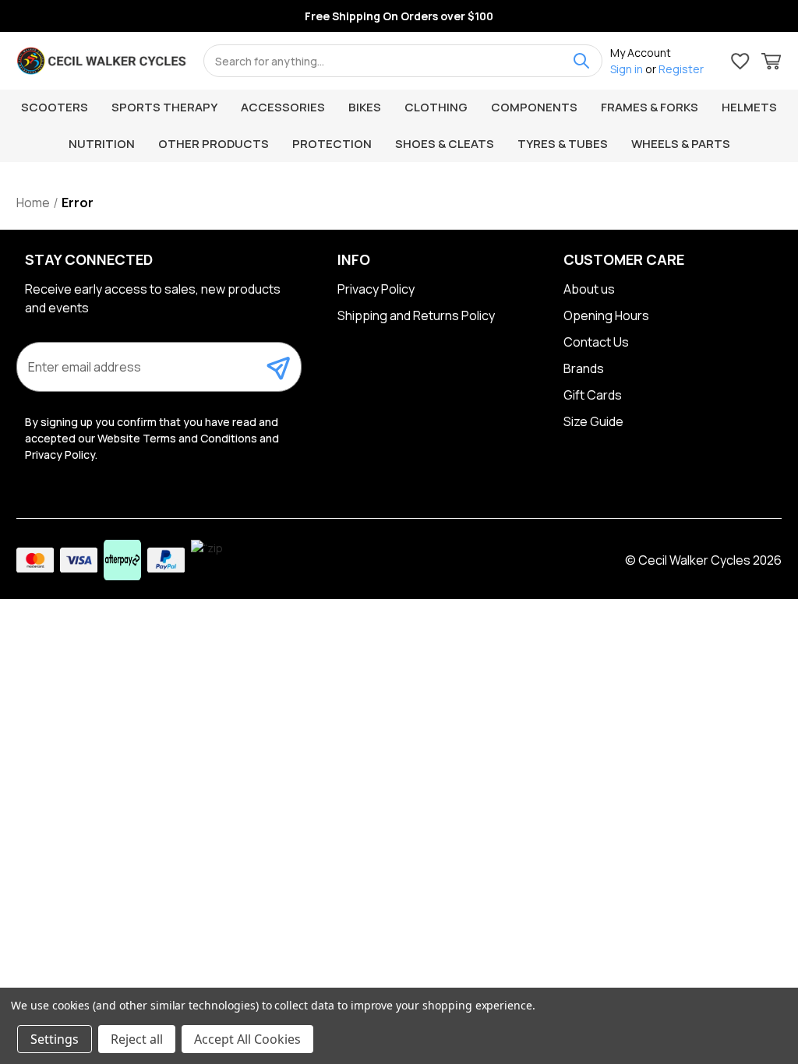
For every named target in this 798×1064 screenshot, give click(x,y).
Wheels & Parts (680, 144)
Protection (332, 144)
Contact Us (596, 342)
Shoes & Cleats (444, 144)
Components (534, 107)
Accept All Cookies (247, 1039)
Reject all (137, 1039)
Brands (583, 368)
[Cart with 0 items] (771, 63)
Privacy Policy (376, 289)
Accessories (283, 107)
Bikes (364, 107)
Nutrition (102, 144)
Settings (54, 1039)
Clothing (436, 107)
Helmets (749, 107)
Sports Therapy (164, 107)
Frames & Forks (649, 107)
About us (589, 289)
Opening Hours (606, 315)
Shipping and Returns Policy (416, 315)
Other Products (213, 144)
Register (681, 69)
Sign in (626, 69)
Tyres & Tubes (562, 144)
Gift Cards (592, 394)
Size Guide (593, 421)
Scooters (54, 107)
